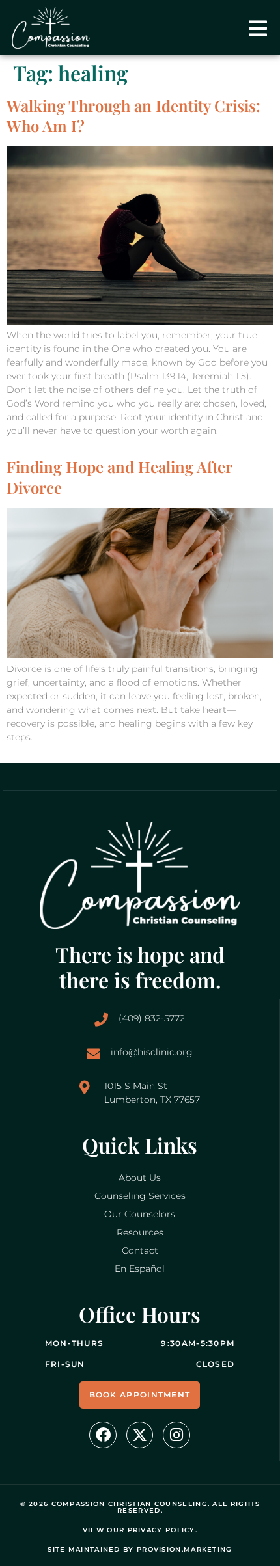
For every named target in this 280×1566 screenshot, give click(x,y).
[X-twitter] (139, 1435)
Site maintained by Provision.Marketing (140, 1549)
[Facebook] (102, 1435)
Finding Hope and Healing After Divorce (119, 476)
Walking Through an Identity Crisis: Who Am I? (133, 115)
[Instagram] (176, 1435)
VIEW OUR (140, 1530)
